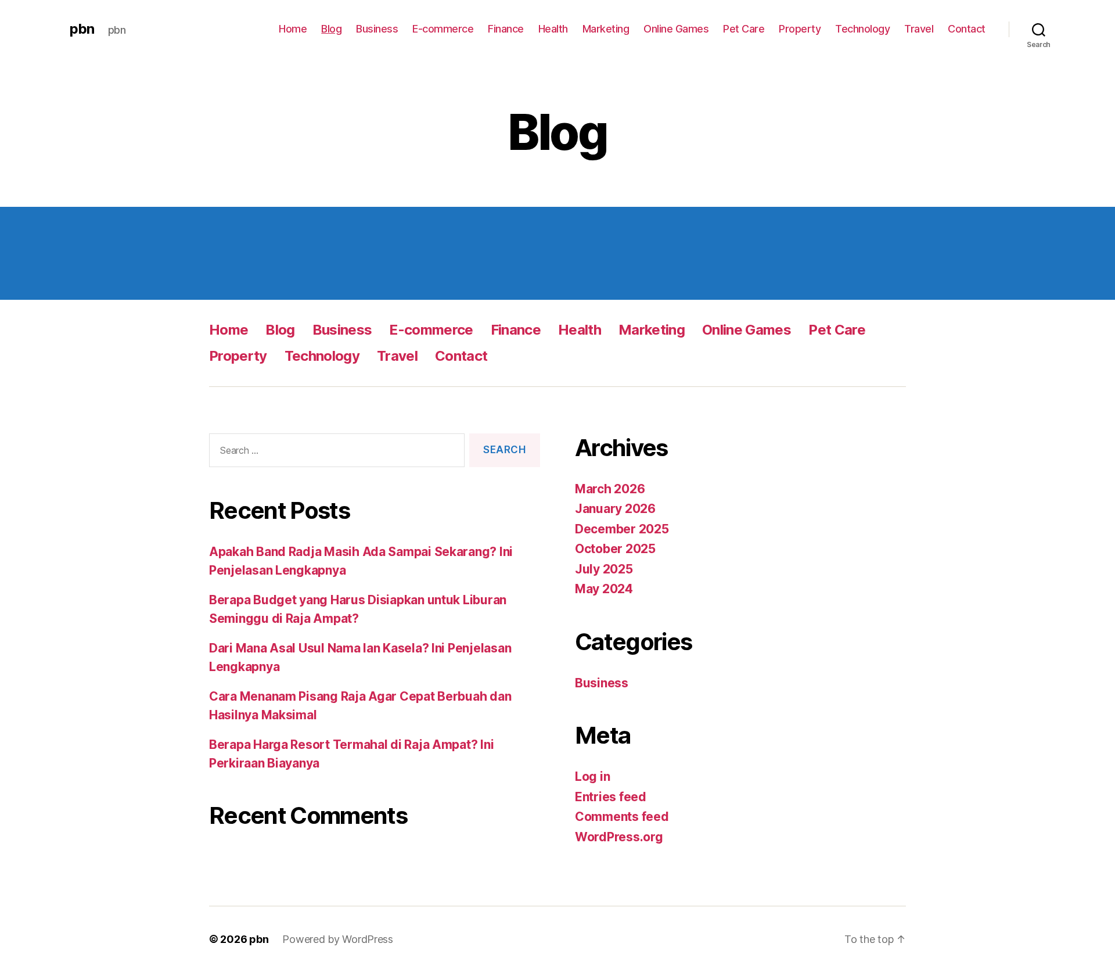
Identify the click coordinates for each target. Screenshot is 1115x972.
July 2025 (604, 569)
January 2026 (615, 508)
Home (293, 29)
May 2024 (604, 589)
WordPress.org (619, 837)
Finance (506, 29)
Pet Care (743, 29)
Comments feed (622, 816)
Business (377, 29)
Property (800, 29)
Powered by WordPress (337, 939)
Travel (918, 29)
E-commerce (442, 29)
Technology (862, 29)
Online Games (675, 29)
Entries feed (610, 797)
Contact (966, 29)
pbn (82, 29)
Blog (331, 29)
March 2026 (610, 489)
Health (553, 29)
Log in (592, 776)
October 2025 (615, 548)
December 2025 (622, 529)
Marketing (606, 29)
